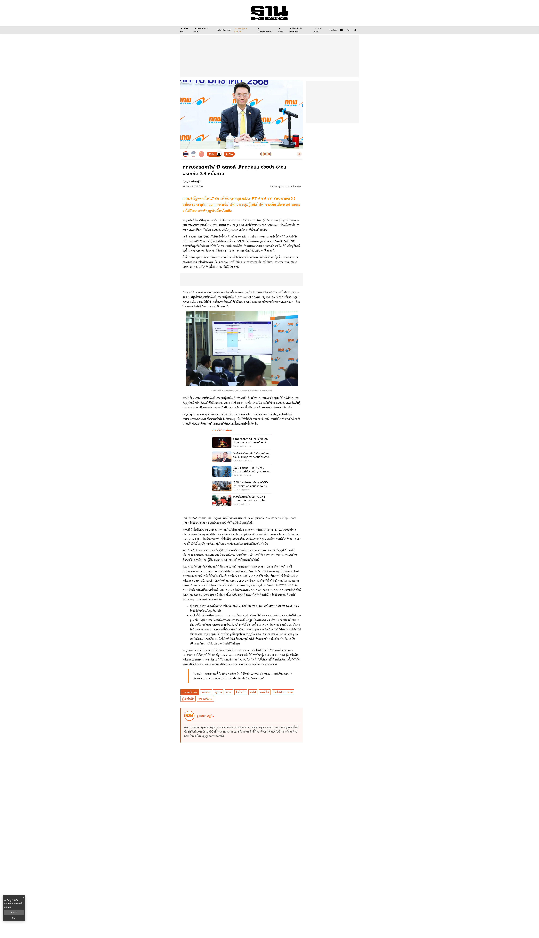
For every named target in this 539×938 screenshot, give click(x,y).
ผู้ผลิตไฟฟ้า (188, 699)
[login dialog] (355, 30)
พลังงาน (206, 692)
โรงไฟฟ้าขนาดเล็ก (283, 692)
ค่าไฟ (253, 692)
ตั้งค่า (14, 918)
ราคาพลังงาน (205, 699)
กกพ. (228, 692)
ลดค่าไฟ (264, 692)
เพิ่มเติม (7, 907)
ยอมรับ (14, 912)
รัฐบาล (218, 692)
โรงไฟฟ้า (240, 692)
